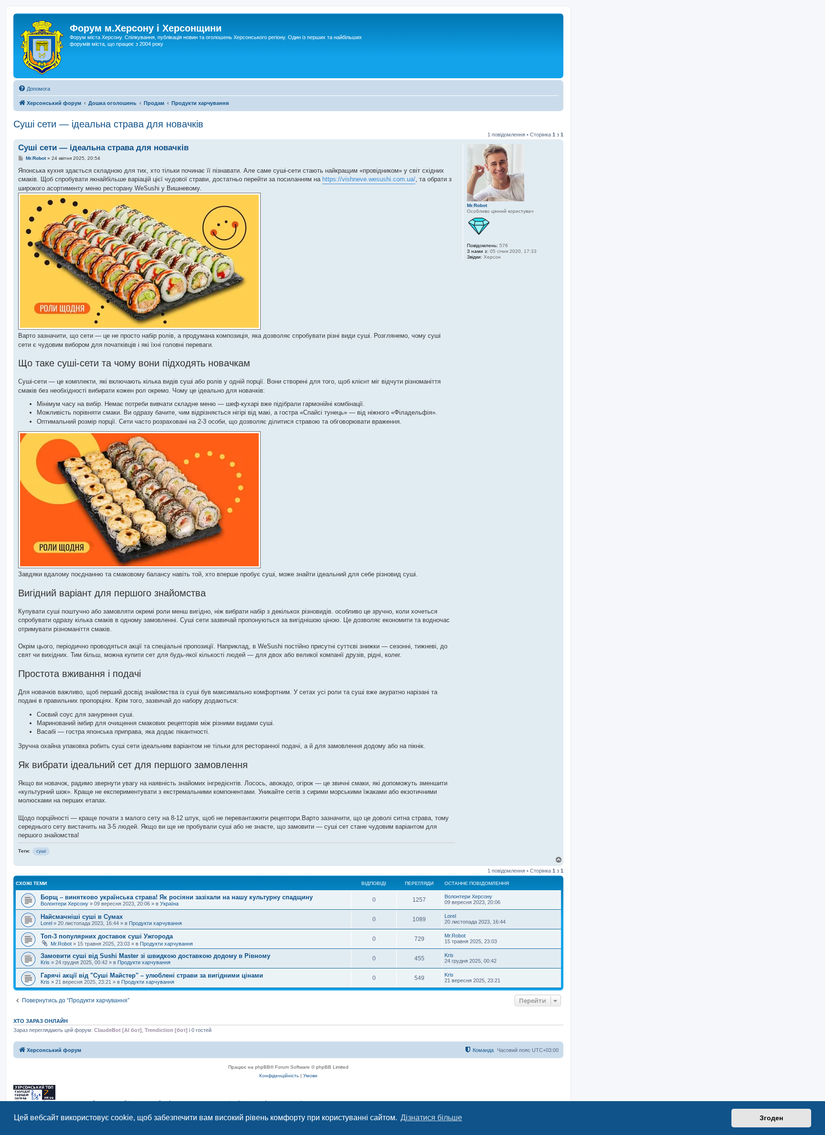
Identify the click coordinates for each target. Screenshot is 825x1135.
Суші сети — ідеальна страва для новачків (108, 124)
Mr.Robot (477, 205)
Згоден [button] (771, 1118)
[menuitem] (34, 88)
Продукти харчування (155, 923)
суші (41, 851)
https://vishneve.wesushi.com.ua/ (368, 179)
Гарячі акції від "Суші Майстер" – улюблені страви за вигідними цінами (152, 975)
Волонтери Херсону (64, 903)
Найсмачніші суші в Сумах (82, 916)
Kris (45, 962)
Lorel (46, 923)
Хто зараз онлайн (40, 1021)
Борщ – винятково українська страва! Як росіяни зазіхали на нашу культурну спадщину (177, 897)
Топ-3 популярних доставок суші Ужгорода (107, 936)
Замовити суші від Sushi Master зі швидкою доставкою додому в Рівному (155, 955)
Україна (169, 903)
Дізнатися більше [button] (431, 1118)
